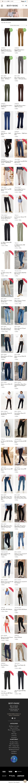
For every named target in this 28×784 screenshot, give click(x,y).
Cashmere (14, 735)
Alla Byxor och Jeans (14, 726)
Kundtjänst (14, 751)
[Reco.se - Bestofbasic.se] (14, 759)
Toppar (14, 731)
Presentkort (14, 737)
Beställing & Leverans (14, 749)
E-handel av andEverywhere (14, 720)
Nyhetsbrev (14, 753)
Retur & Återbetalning (14, 747)
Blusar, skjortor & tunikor (14, 730)
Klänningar (14, 733)
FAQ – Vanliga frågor (14, 745)
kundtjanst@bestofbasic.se (14, 713)
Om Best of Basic (14, 742)
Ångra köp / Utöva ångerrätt (14, 782)
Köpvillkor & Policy (14, 743)
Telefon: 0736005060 (14, 715)
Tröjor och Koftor (14, 728)
